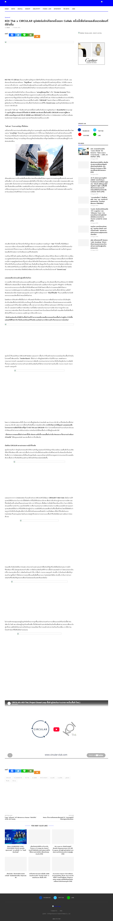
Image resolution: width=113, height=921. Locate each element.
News (13, 9)
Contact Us (54, 910)
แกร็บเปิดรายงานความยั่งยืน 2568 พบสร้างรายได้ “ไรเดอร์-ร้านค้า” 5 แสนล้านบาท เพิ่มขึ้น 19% (39, 875)
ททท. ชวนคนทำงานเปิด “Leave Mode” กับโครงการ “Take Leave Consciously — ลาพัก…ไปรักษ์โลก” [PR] (99, 153)
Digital (20, 9)
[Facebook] (12, 34)
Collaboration (18, 778)
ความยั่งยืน (60, 778)
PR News (66, 9)
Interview (57, 9)
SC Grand (34, 778)
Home (7, 9)
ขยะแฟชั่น (52, 778)
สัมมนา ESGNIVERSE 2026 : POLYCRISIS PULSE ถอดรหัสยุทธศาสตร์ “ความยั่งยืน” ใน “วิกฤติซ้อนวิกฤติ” (16, 849)
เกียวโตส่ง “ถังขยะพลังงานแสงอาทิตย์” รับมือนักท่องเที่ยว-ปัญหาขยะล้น (15, 875)
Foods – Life (47, 9)
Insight (27, 9)
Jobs (73, 9)
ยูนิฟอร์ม (67, 778)
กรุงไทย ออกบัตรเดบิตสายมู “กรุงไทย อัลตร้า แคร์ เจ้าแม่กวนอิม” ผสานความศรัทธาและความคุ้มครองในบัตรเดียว (99, 230)
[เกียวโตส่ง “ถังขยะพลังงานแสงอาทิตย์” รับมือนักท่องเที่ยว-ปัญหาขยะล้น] (16, 864)
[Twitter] (18, 34)
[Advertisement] (39, 798)
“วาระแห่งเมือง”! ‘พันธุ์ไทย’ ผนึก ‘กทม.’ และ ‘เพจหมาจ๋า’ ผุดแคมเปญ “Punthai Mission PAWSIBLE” (99, 200)
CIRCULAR (8, 778)
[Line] (24, 34)
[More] (38, 35)
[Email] (30, 34)
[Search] (107, 8)
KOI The (27, 778)
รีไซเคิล (7, 781)
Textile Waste (43, 778)
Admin (8, 27)
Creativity (36, 9)
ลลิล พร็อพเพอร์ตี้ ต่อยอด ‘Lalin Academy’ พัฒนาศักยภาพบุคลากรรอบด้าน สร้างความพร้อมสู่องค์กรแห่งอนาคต (99, 244)
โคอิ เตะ (14, 781)
